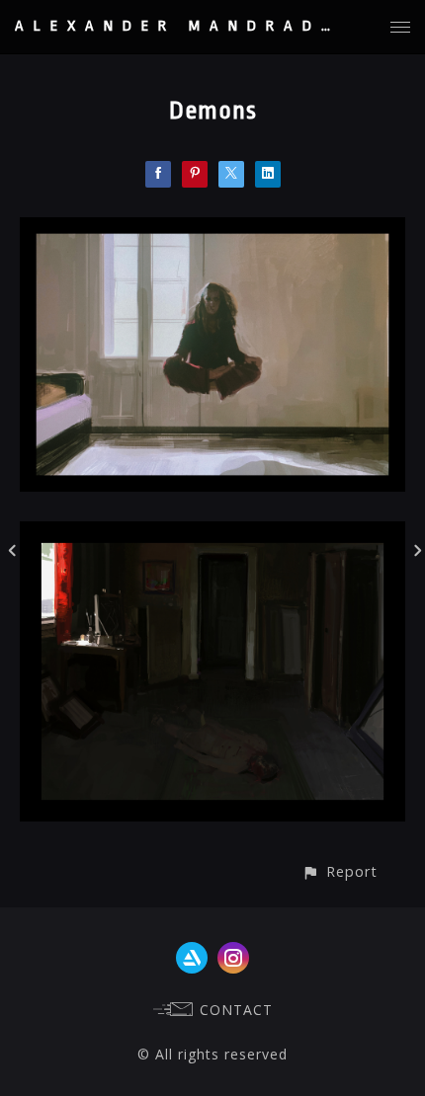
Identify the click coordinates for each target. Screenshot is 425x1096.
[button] (339, 871)
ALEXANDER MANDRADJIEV (198, 26)
